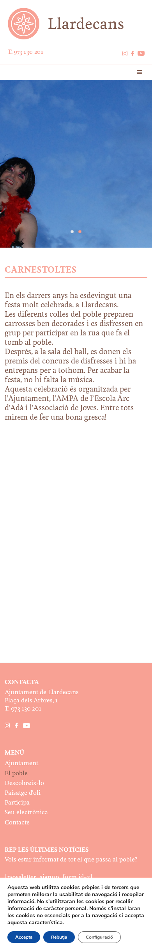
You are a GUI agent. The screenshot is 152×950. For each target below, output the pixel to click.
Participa (17, 803)
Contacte (17, 823)
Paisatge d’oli (23, 793)
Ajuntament (21, 763)
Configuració (99, 937)
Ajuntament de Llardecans (76, 23)
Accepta (23, 937)
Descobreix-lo (24, 783)
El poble (16, 773)
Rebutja (59, 937)
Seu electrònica (26, 812)
